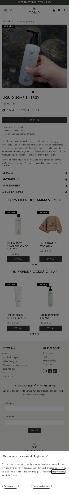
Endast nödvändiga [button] (41, 486)
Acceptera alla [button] (10, 486)
